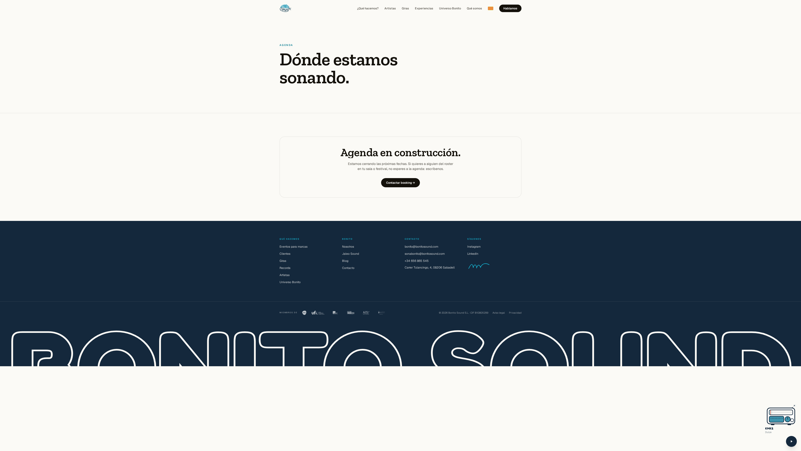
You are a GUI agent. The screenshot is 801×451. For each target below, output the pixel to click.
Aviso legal (498, 312)
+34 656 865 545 (417, 261)
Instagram (474, 246)
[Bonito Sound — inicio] (285, 8)
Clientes (285, 254)
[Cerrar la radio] (794, 405)
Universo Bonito (450, 8)
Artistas (390, 8)
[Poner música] (791, 441)
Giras (405, 8)
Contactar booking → (400, 183)
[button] (772, 412)
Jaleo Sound (350, 254)
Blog (345, 261)
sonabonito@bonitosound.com (425, 254)
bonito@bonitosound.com (421, 246)
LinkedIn (472, 254)
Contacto (348, 268)
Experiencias (424, 8)
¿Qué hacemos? (368, 8)
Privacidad (515, 312)
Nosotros (348, 246)
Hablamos (510, 8)
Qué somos (474, 8)
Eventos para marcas (293, 246)
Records (285, 268)
